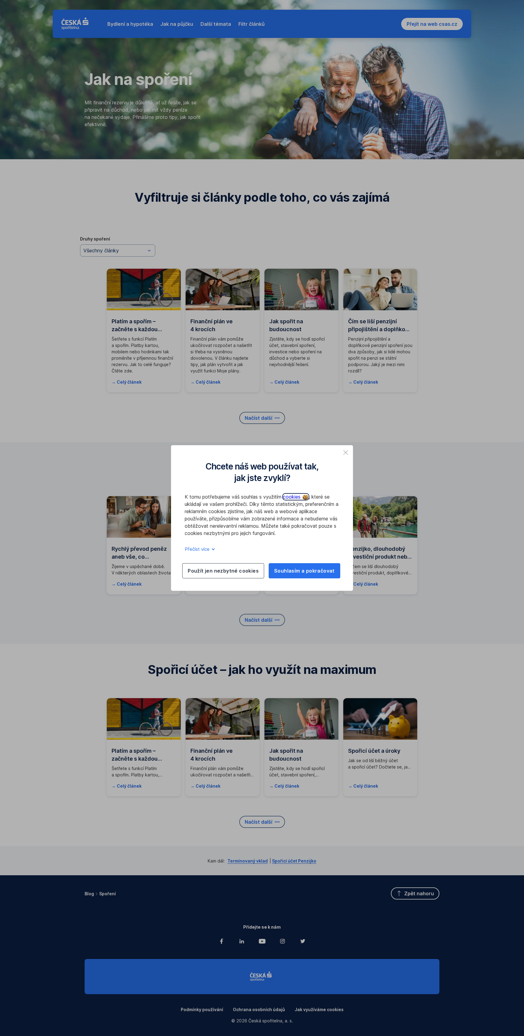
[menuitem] (130, 24)
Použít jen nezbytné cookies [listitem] (223, 571)
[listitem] (345, 452)
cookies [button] (292, 497)
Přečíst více (198, 549)
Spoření (107, 893)
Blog (89, 893)
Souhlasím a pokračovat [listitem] (304, 571)
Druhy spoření (95, 238)
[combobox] (117, 250)
